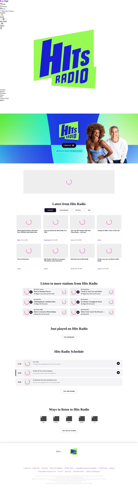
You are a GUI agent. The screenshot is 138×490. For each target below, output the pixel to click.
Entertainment (64, 210)
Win (1, 97)
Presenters (3, 93)
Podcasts (4, 6)
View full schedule (69, 391)
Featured (50, 210)
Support (111, 468)
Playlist (2, 91)
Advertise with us (78, 471)
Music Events (47, 240)
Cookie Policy (103, 468)
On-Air (72, 240)
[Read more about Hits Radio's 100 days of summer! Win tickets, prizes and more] (55, 251)
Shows (2, 95)
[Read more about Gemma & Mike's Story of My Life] (109, 222)
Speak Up (68, 471)
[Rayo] (58, 451)
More (1, 100)
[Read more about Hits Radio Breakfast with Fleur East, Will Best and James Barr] (29, 222)
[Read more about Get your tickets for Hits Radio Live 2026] (55, 222)
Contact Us (27, 468)
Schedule (2, 90)
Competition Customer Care (47, 471)
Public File (36, 468)
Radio (3, 4)
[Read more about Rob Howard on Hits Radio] (82, 251)
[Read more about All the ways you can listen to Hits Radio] (109, 251)
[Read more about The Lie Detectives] (29, 251)
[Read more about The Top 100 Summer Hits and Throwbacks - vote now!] (82, 222)
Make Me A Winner (8, 11)
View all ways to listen (69, 430)
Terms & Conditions (56, 468)
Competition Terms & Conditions (86, 468)
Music (18, 240)
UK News (78, 210)
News (3, 9)
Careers (60, 471)
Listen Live (67, 145)
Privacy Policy (69, 468)
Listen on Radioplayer (93, 471)
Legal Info (44, 468)
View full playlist (69, 337)
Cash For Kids (4, 98)
